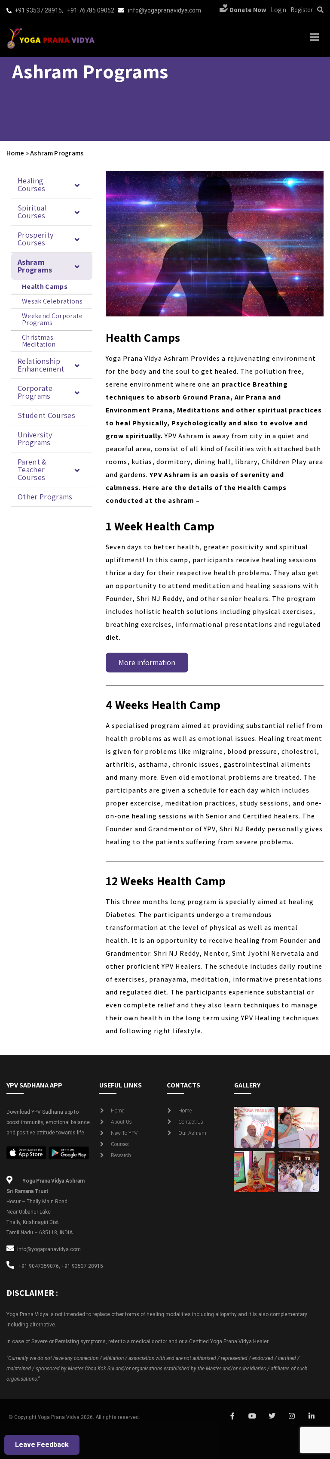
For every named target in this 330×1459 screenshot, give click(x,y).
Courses (120, 1144)
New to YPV (124, 1133)
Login (278, 10)
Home (15, 153)
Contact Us (190, 1122)
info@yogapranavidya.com (164, 10)
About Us (121, 1122)
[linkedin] (311, 1416)
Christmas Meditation (38, 341)
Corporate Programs (35, 392)
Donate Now (247, 10)
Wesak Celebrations (52, 301)
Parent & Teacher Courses (32, 469)
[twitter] (272, 1416)
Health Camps (44, 286)
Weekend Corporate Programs (52, 319)
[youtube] (252, 1416)
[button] (51, 184)
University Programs (35, 438)
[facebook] (232, 1416)
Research (121, 1155)
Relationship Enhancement (41, 365)
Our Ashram (192, 1133)
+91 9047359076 (38, 1266)
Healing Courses (31, 184)
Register (301, 10)
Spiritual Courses (32, 211)
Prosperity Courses (35, 239)
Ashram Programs (35, 266)
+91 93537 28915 (38, 10)
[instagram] (291, 1416)
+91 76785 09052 (90, 10)
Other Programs (45, 497)
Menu (314, 37)
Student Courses (46, 415)
